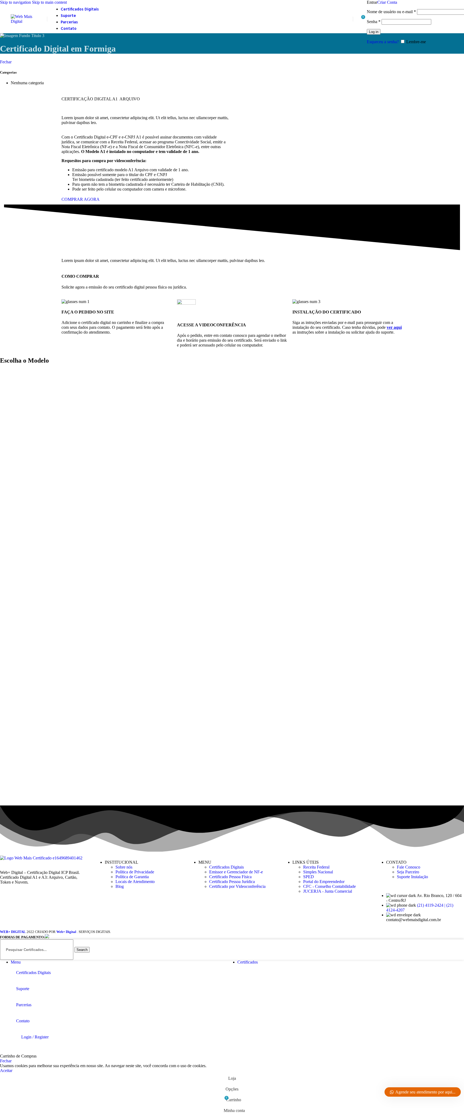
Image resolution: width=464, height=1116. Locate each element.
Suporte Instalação (412, 876)
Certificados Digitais (226, 867)
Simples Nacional (318, 872)
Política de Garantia (132, 876)
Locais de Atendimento (135, 881)
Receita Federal (316, 867)
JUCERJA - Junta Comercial (327, 891)
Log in (373, 32)
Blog (119, 886)
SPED (308, 876)
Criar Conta (387, 2)
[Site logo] (27, 21)
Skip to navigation (16, 2)
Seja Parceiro (408, 872)
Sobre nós (123, 867)
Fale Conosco (408, 867)
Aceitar (6, 1070)
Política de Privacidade (134, 872)
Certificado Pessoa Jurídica (232, 881)
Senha (373, 21)
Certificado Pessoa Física (230, 876)
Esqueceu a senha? (383, 41)
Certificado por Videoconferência (237, 886)
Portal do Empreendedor (324, 881)
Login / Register (35, 1037)
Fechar (6, 62)
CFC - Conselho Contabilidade (329, 886)
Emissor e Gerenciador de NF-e (236, 872)
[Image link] (41, 858)
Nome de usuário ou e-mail (391, 11)
